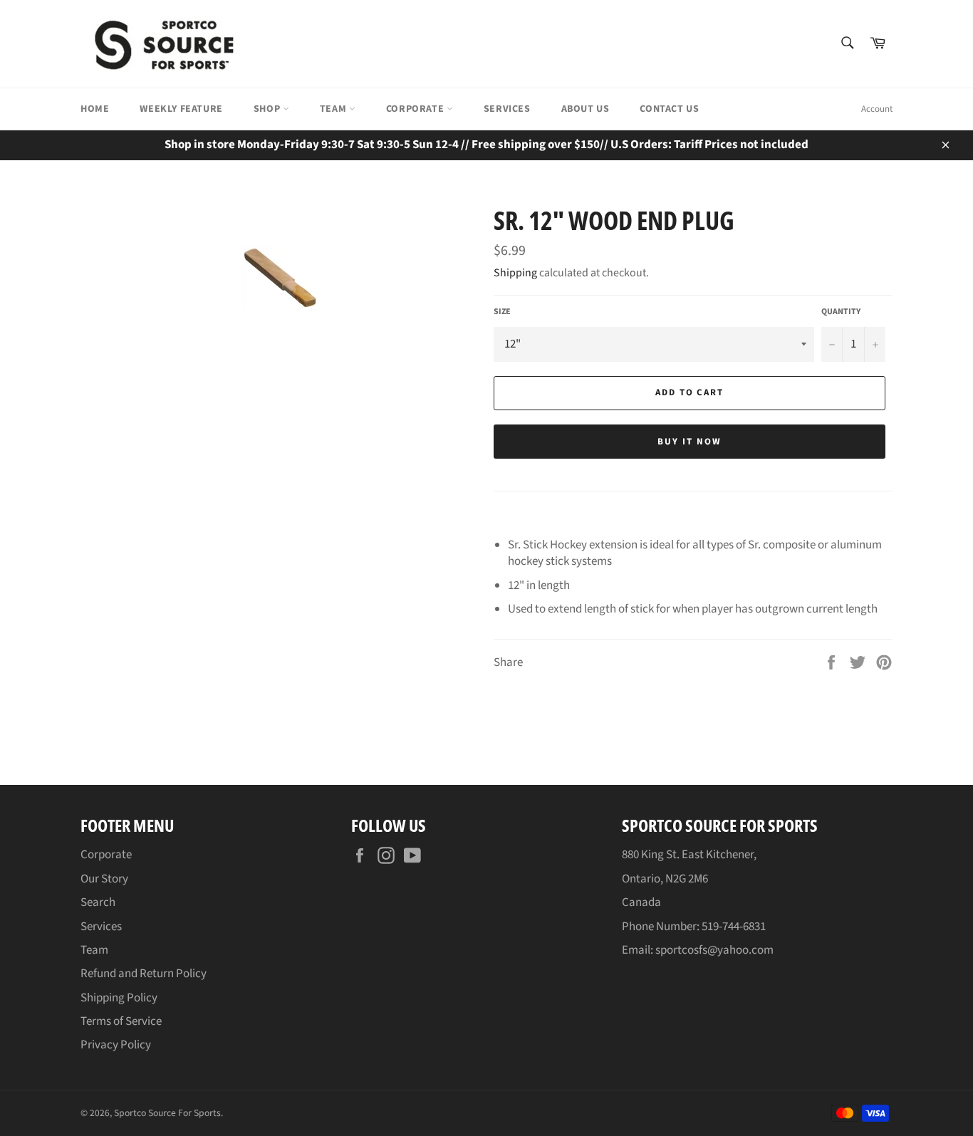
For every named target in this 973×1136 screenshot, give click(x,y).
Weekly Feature (181, 109)
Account (877, 109)
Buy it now (689, 441)
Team (334, 109)
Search (97, 902)
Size (502, 312)
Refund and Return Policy (143, 973)
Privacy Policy (115, 1044)
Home (94, 109)
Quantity (840, 312)
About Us (585, 109)
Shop (268, 109)
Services (507, 109)
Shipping (515, 273)
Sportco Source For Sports (167, 1113)
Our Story (104, 878)
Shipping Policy (118, 997)
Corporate (416, 109)
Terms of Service (121, 1021)
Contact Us (669, 109)
